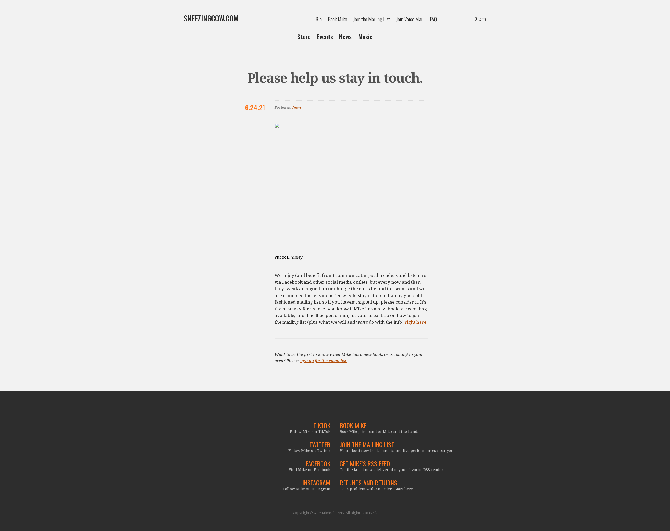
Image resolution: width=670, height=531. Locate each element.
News (345, 36)
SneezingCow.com (211, 18)
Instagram (316, 483)
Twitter (319, 444)
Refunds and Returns (368, 483)
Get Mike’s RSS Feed (365, 463)
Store (304, 36)
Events (325, 36)
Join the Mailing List (371, 19)
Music (365, 36)
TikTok (321, 425)
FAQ (433, 19)
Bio (319, 19)
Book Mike (337, 19)
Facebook (318, 463)
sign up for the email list (323, 361)
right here (415, 322)
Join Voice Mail (409, 19)
